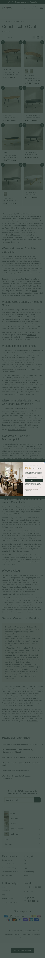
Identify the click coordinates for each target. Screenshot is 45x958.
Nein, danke (34, 492)
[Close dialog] (44, 463)
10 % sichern (34, 480)
